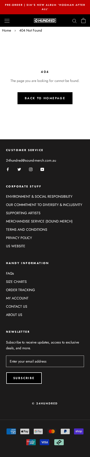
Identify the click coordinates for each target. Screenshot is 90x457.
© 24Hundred (45, 403)
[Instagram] (30, 169)
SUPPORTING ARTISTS (23, 212)
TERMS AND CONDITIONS (26, 229)
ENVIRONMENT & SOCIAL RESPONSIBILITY (39, 196)
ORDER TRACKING (20, 289)
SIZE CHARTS (16, 281)
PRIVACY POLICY (19, 237)
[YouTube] (42, 169)
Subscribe (24, 378)
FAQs (10, 273)
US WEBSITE (15, 246)
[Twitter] (19, 169)
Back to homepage (45, 98)
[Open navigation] (7, 21)
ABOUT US (14, 314)
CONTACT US (16, 306)
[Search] (74, 20)
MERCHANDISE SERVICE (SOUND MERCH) (39, 221)
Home (6, 30)
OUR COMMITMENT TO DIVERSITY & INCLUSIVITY (44, 204)
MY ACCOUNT (17, 298)
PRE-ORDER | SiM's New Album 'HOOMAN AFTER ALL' (45, 7)
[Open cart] (83, 20)
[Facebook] (8, 169)
